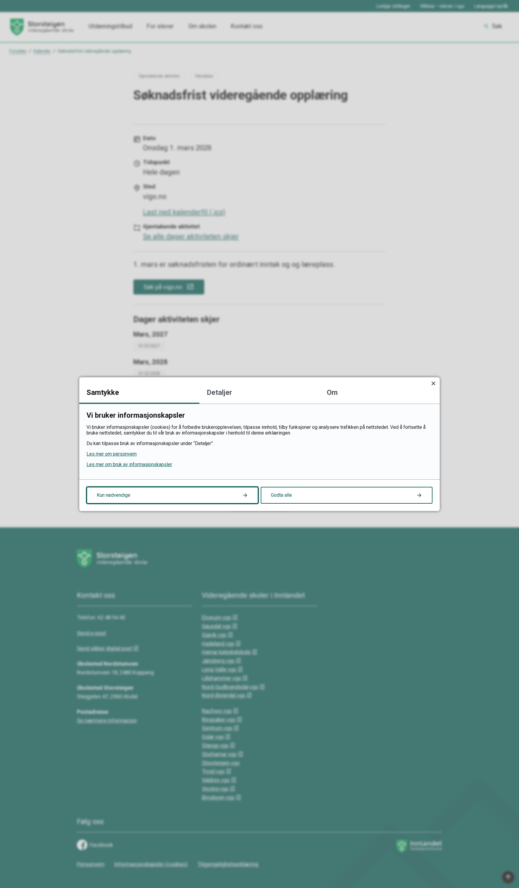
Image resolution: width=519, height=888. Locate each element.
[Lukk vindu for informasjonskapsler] (433, 384)
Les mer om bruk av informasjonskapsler (129, 464)
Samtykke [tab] (102, 392)
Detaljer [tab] (219, 392)
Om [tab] (332, 392)
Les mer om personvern (111, 454)
